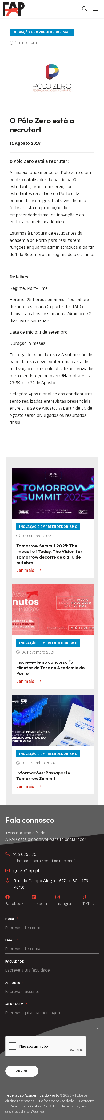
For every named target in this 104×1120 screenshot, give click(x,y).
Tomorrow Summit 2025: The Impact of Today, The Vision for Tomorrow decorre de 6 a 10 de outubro (49, 554)
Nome (11, 918)
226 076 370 (44, 857)
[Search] (84, 9)
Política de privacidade (56, 1101)
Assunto (14, 983)
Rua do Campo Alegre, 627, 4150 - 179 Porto (50, 884)
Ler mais (25, 570)
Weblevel (38, 1111)
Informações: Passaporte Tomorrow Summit (43, 775)
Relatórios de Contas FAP (29, 1106)
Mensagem (16, 1004)
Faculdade (14, 961)
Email (12, 940)
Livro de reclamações (69, 1106)
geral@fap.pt (26, 870)
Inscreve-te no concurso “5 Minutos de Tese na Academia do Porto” (50, 667)
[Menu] (95, 9)
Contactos (86, 1101)
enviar (22, 1070)
